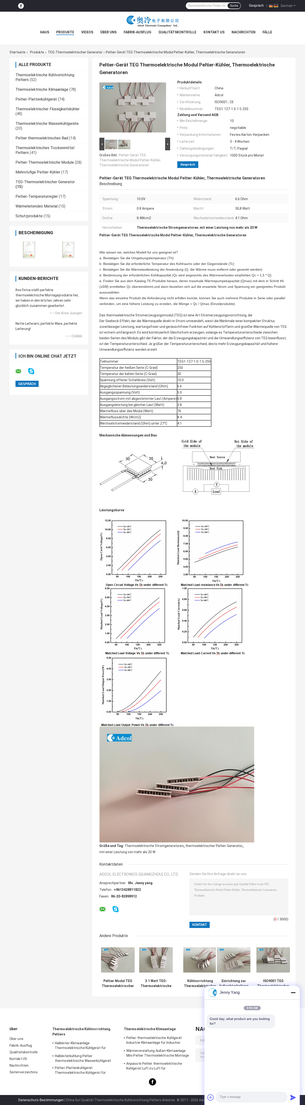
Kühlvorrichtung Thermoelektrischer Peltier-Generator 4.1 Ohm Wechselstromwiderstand (200, 983)
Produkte (65, 32)
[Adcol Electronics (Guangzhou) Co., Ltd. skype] (34, 371)
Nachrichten (243, 32)
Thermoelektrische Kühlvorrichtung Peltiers (81, 1031)
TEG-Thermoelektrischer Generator (75, 52)
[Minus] (293, 992)
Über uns (108, 32)
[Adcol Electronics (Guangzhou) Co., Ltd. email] (21, 371)
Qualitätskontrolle (177, 32)
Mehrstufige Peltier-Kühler (37, 172)
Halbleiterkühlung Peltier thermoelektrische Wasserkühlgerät (83, 1058)
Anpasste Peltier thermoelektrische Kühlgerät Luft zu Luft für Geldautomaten (154, 1067)
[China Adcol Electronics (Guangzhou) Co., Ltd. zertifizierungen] (29, 249)
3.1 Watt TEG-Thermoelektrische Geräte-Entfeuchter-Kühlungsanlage (156, 983)
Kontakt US (213, 32)
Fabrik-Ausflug (137, 32)
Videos (87, 32)
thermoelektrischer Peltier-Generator (214, 846)
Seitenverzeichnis (24, 1072)
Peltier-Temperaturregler (36, 196)
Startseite (17, 52)
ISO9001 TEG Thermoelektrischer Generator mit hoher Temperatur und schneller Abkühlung (273, 983)
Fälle (267, 32)
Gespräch (256, 5)
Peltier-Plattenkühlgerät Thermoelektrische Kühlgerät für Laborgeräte (80, 1071)
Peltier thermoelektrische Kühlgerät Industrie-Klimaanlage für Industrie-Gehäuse (154, 1041)
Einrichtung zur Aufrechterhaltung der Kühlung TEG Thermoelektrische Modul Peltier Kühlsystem (233, 983)
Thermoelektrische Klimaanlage (41, 89)
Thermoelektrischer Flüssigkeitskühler (47, 109)
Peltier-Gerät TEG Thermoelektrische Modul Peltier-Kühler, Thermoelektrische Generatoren (130, 160)
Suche (234, 5)
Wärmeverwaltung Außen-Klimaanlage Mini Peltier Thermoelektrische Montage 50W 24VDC (157, 1054)
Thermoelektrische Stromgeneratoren (154, 846)
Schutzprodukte (29, 216)
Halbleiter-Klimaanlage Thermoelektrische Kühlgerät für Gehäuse (80, 1046)
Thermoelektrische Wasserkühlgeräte (47, 123)
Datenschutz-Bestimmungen (41, 1100)
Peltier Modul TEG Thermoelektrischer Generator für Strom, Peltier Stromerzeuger (118, 983)
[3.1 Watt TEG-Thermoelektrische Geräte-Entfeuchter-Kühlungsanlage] (156, 960)
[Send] (293, 1097)
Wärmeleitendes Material (36, 206)
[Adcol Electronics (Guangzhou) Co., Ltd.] (152, 21)
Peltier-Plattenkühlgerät (36, 99)
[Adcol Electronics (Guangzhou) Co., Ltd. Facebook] (21, 6)
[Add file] (210, 1097)
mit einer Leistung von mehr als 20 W (127, 852)
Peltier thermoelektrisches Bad (41, 138)
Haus (44, 32)
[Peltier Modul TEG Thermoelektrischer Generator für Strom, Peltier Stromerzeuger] (118, 960)
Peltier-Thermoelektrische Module (44, 162)
